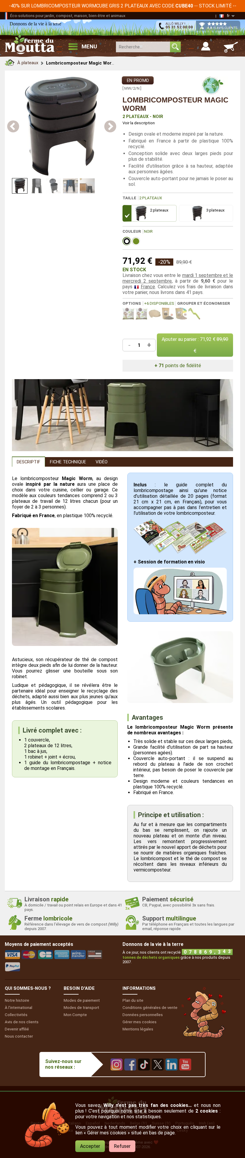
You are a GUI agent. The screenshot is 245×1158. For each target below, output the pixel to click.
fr (228, 15)
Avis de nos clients (22, 1022)
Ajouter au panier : (195, 345)
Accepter (90, 1146)
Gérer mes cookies (139, 1022)
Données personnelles (142, 1015)
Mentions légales (137, 1029)
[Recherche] (175, 47)
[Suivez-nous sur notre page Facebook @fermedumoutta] (130, 1075)
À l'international (18, 1007)
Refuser (122, 1146)
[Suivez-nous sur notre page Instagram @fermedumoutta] (116, 1075)
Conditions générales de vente (149, 1007)
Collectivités (16, 1015)
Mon (75, 1015)
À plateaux (27, 62)
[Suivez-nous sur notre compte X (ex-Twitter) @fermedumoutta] (157, 1075)
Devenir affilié (17, 1029)
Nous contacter (19, 1036)
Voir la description (138, 123)
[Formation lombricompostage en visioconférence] (180, 612)
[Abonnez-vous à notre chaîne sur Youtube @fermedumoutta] (185, 1075)
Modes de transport (81, 1007)
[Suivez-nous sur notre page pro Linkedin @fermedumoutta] (171, 1075)
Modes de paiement (82, 1000)
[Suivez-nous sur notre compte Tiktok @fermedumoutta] (144, 1075)
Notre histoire (17, 1000)
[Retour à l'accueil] (9, 61)
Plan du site (132, 1000)
